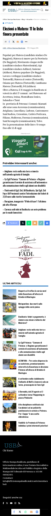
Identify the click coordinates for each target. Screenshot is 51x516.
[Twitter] (7, 503)
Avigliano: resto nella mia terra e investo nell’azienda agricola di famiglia (20, 173)
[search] (42, 10)
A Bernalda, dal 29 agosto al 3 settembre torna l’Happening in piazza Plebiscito (31, 394)
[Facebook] (3, 503)
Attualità (9, 23)
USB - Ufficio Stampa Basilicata (14, 48)
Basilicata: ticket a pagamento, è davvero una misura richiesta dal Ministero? (32, 319)
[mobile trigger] (5, 10)
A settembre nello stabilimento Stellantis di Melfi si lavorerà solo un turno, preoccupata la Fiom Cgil (33, 381)
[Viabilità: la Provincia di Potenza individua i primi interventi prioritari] (9, 426)
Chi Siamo (8, 450)
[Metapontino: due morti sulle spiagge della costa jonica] (9, 307)
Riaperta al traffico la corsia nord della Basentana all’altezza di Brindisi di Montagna (32, 293)
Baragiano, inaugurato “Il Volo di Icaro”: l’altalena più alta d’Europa (24, 203)
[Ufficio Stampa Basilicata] (23, 10)
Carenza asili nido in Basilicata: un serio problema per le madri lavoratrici (24, 211)
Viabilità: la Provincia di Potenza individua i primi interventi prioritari (33, 424)
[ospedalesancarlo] (25, 14)
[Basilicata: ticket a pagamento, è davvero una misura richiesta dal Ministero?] (9, 320)
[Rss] (19, 503)
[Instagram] (15, 503)
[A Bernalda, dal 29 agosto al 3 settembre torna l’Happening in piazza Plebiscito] (9, 395)
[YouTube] (11, 503)
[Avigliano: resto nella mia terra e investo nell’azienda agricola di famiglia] (9, 333)
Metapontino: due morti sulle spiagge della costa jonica (30, 305)
